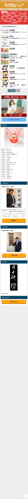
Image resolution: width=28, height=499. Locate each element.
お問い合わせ (14, 301)
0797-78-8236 (15, 119)
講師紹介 (14, 220)
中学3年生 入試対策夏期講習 (18, 68)
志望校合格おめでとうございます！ (18, 73)
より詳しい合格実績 (6, 178)
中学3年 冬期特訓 (14, 62)
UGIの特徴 (14, 255)
